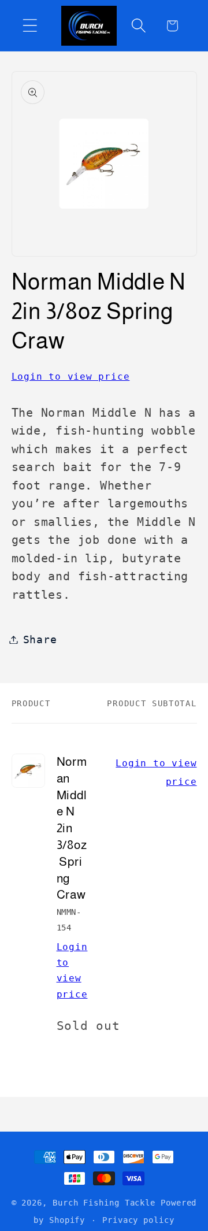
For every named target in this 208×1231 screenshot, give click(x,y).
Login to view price (71, 376)
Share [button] (40, 639)
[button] (29, 25)
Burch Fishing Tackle (104, 1202)
